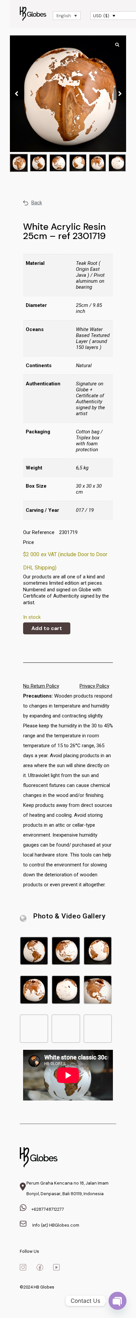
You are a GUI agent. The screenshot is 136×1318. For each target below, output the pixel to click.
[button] (120, 93)
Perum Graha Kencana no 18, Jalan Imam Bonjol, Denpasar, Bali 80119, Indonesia (67, 1188)
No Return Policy (41, 686)
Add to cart (46, 628)
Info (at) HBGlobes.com (55, 1225)
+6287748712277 (47, 1209)
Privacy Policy (94, 686)
